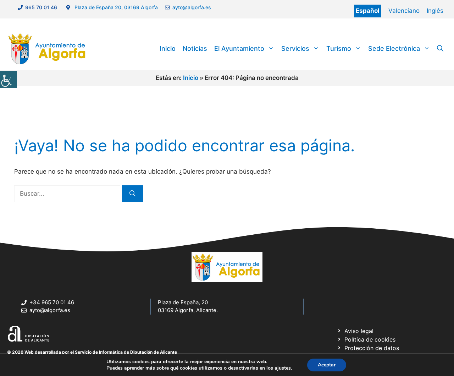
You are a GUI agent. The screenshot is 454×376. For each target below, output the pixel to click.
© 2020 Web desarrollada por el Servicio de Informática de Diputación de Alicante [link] (92, 352)
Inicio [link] (168, 48)
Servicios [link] (295, 48)
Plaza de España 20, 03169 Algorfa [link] (115, 7)
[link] (8, 79)
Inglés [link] (435, 10)
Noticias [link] (195, 48)
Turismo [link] (338, 48)
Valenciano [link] (404, 10)
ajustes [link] (283, 368)
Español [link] (368, 10)
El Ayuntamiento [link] (239, 48)
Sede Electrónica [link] (394, 48)
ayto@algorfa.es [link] (193, 7)
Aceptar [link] (327, 364)
